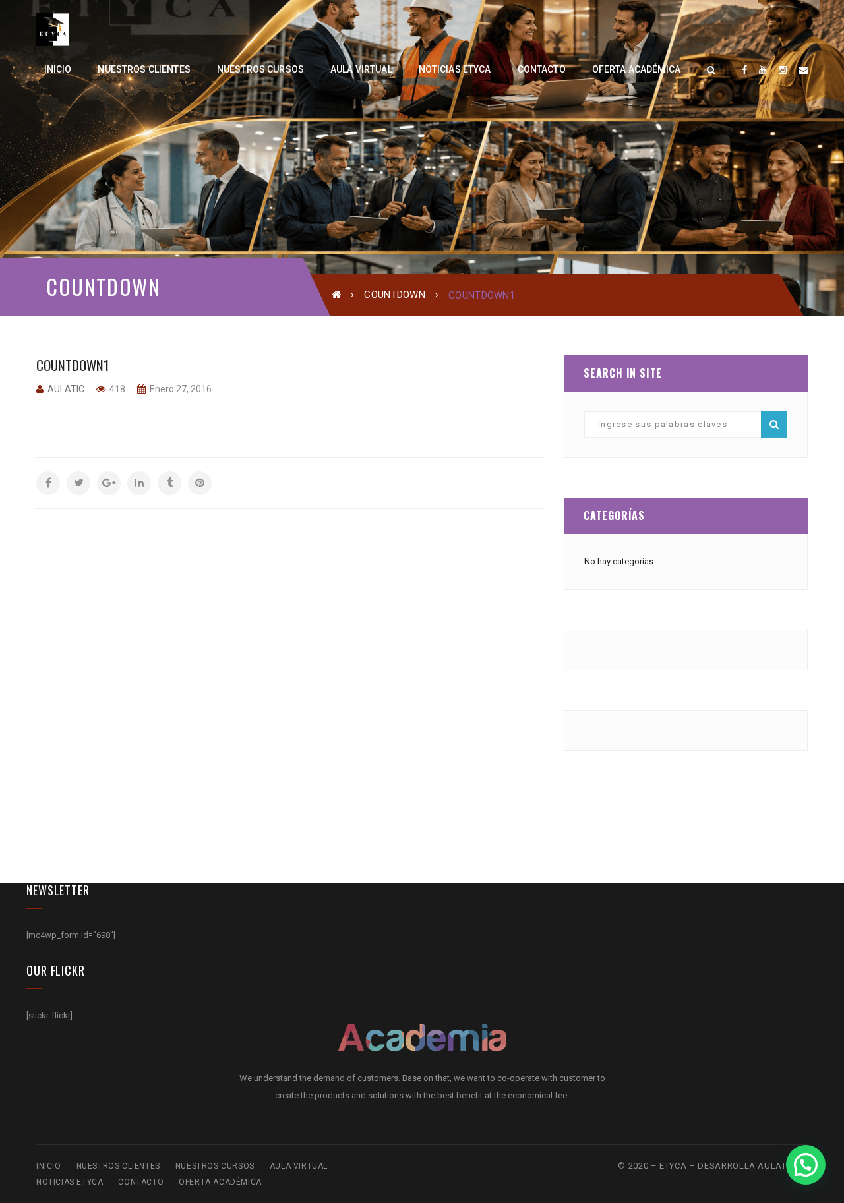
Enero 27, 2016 (180, 389)
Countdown (394, 295)
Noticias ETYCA (69, 1182)
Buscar (774, 424)
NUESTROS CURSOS (215, 1166)
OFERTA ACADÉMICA (220, 1182)
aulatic (65, 389)
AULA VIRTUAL (299, 1166)
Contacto (141, 1182)
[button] (806, 1165)
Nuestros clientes (118, 1166)
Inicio (48, 1166)
